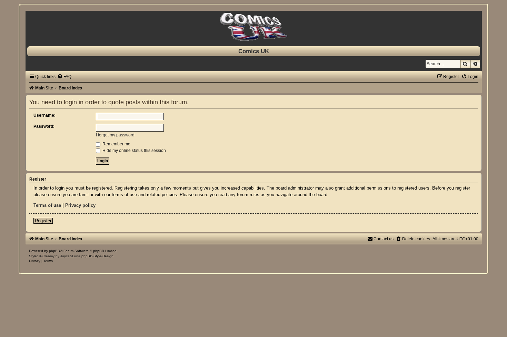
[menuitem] (64, 76)
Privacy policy (80, 205)
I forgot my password (115, 135)
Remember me (115, 144)
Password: (43, 126)
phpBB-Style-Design (97, 256)
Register (43, 220)
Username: (44, 115)
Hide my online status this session (133, 150)
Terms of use (47, 205)
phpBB (54, 251)
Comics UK (253, 51)
